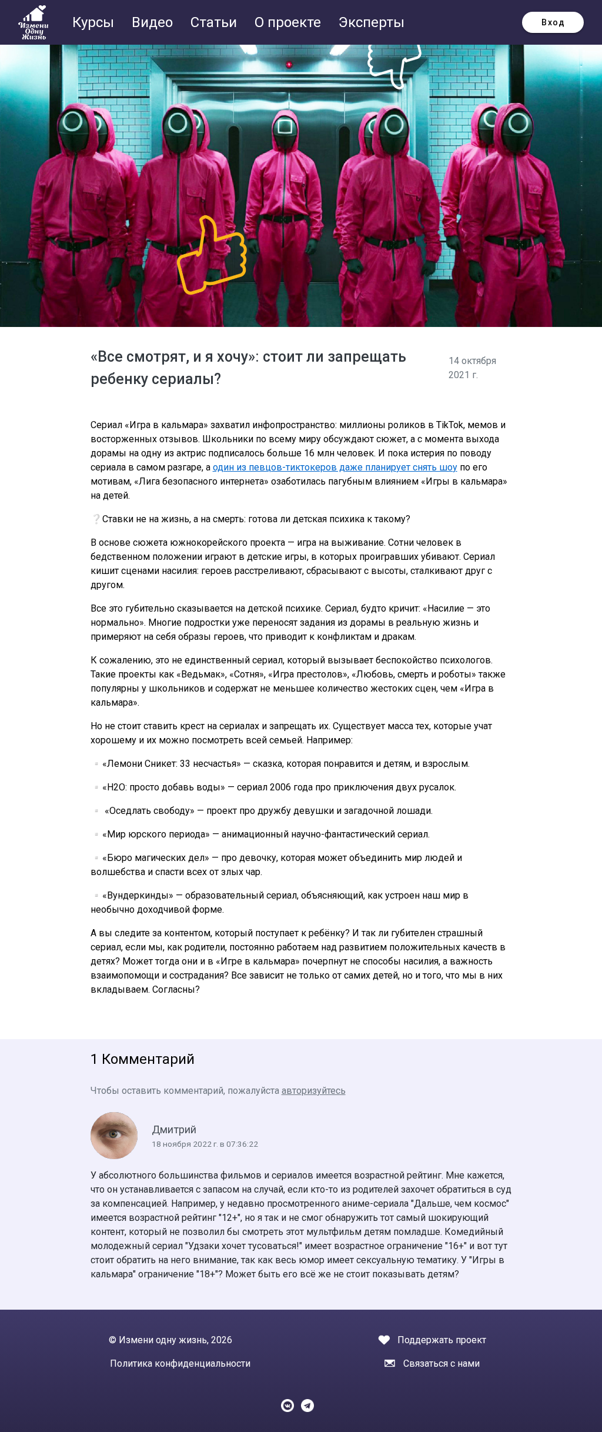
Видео (154, 22)
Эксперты (371, 22)
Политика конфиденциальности (180, 1363)
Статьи (215, 22)
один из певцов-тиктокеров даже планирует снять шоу (335, 467)
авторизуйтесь (314, 1090)
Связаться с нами (441, 1363)
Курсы (95, 22)
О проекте (290, 22)
